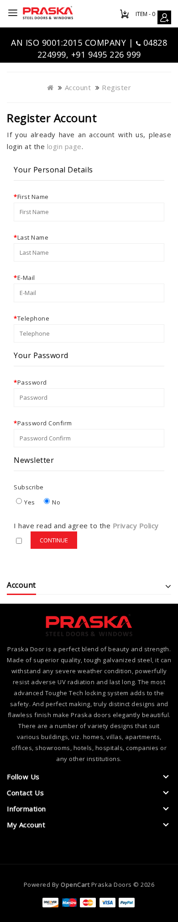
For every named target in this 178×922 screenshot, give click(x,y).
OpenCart (75, 884)
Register (116, 87)
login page (64, 146)
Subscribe (29, 487)
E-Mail (26, 277)
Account (78, 87)
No (56, 502)
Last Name (33, 237)
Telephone (33, 318)
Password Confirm (44, 423)
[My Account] (164, 17)
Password (32, 382)
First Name (33, 197)
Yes (29, 502)
